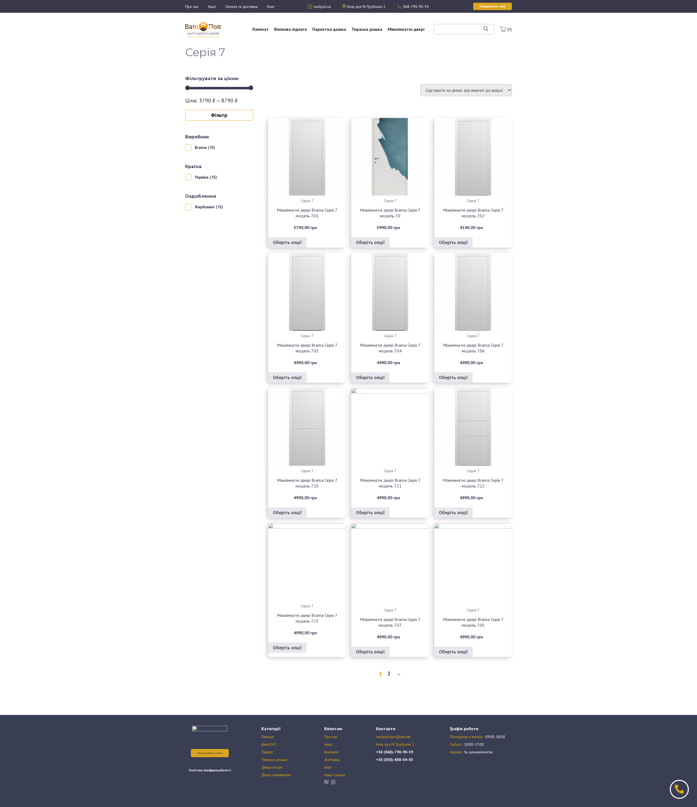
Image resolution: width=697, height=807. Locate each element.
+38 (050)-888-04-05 (394, 759)
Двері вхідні (271, 767)
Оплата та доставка (241, 6)
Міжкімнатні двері (406, 29)
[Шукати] (486, 29)
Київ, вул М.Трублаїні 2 (395, 744)
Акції (212, 6)
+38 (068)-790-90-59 (394, 752)
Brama (201, 147)
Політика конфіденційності (210, 770)
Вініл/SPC (269, 744)
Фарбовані (205, 207)
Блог (271, 6)
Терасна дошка (366, 29)
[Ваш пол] (203, 26)
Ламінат (260, 29)
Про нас (191, 6)
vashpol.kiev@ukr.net (393, 736)
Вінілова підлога (290, 29)
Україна (202, 177)
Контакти (331, 752)
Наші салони (334, 774)
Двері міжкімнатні (276, 774)
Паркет (267, 752)
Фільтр (219, 115)
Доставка (332, 759)
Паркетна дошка (329, 29)
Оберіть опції (287, 242)
